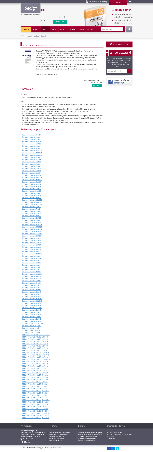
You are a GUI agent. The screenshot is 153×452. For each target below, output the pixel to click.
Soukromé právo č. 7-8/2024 (32, 159)
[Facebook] (109, 448)
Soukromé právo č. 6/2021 (31, 236)
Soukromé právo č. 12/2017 (32, 321)
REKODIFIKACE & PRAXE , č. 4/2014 (35, 391)
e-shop (45, 29)
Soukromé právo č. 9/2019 (31, 281)
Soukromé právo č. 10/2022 (32, 204)
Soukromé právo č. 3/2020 (31, 267)
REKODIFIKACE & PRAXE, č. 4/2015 (35, 366)
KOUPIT (98, 86)
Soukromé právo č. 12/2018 (32, 299)
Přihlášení (118, 2)
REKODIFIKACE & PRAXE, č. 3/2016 (35, 343)
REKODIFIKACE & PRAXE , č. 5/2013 (35, 413)
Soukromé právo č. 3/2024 (31, 171)
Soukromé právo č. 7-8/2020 (32, 258)
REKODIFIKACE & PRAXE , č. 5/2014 (35, 388)
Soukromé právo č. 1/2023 (31, 198)
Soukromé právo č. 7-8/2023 (32, 184)
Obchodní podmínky (115, 432)
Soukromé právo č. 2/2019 (31, 294)
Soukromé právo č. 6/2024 (31, 162)
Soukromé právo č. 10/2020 (32, 254)
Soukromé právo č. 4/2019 (31, 290)
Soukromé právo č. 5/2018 (31, 312)
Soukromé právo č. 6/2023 (31, 186)
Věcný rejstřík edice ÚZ (121, 44)
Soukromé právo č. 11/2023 (32, 177)
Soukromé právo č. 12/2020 (32, 249)
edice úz (36, 29)
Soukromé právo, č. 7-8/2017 (32, 323)
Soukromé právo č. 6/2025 (31, 137)
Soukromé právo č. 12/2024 (32, 150)
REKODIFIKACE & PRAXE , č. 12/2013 (36, 400)
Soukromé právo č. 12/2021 (32, 224)
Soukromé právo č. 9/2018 (31, 305)
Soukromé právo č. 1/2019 (31, 296)
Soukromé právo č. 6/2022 (31, 211)
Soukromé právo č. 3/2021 (31, 242)
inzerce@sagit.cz (89, 440)
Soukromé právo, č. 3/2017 (31, 332)
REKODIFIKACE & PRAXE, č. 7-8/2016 (36, 334)
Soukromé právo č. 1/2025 (31, 148)
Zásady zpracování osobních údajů (120, 434)
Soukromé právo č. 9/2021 (31, 231)
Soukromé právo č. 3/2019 (31, 292)
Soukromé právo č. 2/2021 (31, 245)
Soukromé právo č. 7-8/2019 (32, 283)
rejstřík (26, 29)
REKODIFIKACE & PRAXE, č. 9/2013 (35, 406)
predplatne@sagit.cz (95, 434)
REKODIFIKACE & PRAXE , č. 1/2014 (35, 397)
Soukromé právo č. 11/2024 (32, 153)
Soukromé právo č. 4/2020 (31, 265)
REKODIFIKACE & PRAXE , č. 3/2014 (35, 393)
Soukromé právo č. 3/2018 (31, 317)
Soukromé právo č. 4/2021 (31, 240)
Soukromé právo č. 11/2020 (32, 251)
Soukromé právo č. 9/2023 (31, 182)
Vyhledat (129, 29)
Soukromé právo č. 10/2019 (32, 278)
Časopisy (44, 36)
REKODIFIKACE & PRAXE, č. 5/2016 (35, 339)
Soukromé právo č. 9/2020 (31, 256)
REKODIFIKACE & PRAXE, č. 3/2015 (35, 368)
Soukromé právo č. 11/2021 (32, 227)
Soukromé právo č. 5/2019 (31, 287)
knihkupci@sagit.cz (91, 438)
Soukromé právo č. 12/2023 (32, 175)
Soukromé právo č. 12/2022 (32, 200)
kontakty (90, 29)
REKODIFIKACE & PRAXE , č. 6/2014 (35, 386)
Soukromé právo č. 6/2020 (31, 260)
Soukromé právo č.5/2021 (31, 238)
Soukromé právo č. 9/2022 (31, 207)
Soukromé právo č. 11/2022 (32, 202)
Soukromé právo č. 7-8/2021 (32, 233)
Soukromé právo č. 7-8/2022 (32, 209)
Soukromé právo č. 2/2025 (31, 146)
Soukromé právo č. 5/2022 (31, 213)
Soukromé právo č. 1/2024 (31, 173)
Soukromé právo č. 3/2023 (31, 193)
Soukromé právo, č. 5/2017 (31, 328)
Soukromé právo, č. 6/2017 (31, 325)
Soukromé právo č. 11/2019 (32, 276)
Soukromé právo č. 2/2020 (31, 269)
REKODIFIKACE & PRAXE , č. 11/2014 (36, 377)
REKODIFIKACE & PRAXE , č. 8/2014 (35, 384)
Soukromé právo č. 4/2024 (31, 166)
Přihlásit (129, 71)
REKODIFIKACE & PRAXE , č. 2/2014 (35, 395)
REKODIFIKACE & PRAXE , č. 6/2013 (35, 411)
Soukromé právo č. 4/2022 (31, 215)
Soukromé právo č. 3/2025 (31, 144)
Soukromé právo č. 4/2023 (31, 191)
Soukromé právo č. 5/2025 (31, 139)
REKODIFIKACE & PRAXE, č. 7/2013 (35, 409)
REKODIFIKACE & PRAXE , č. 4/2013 (35, 415)
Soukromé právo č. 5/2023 (31, 189)
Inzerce (111, 436)
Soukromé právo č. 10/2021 (32, 229)
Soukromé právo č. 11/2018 (32, 301)
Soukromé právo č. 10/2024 (32, 155)
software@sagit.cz (91, 436)
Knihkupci (112, 438)
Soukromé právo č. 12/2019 (32, 274)
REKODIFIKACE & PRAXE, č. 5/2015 (35, 364)
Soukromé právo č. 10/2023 (32, 180)
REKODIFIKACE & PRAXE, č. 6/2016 (35, 337)
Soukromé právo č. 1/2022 (31, 222)
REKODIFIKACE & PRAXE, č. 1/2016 (35, 348)
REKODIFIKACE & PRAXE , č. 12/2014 (36, 375)
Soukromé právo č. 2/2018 (31, 319)
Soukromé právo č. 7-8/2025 (32, 135)
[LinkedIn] (113, 448)
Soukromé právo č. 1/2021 (31, 247)
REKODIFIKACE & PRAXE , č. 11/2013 (36, 402)
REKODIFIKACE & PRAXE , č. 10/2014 (36, 379)
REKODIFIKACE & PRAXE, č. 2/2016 (35, 346)
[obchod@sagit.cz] (130, 1)
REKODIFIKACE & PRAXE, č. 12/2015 (35, 350)
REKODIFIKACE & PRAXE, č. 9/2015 (35, 357)
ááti (62, 29)
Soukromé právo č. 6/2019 (31, 285)
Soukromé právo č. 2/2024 (31, 168)
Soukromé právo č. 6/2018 (31, 310)
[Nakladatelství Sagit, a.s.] (30, 13)
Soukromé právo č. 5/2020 (31, 263)
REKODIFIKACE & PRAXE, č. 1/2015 (35, 373)
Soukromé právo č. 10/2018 (32, 303)
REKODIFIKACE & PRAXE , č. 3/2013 (35, 418)
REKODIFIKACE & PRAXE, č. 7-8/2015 (36, 359)
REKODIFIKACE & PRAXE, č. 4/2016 (35, 341)
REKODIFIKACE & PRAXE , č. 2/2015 (35, 370)
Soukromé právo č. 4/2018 (31, 314)
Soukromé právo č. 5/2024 (31, 164)
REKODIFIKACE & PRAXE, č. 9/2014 (35, 382)
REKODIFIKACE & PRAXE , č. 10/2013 (36, 404)
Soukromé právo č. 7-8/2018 (32, 308)
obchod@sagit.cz (96, 432)
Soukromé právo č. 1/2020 (31, 272)
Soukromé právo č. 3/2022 (31, 218)
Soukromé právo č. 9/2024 (31, 157)
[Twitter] (117, 448)
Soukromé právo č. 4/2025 (31, 141)
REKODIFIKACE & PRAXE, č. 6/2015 (35, 361)
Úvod (29, 36)
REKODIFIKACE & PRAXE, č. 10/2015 (35, 355)
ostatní (81, 29)
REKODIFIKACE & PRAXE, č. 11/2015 (35, 352)
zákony (54, 29)
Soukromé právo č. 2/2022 (31, 220)
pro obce (72, 29)
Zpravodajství (112, 58)
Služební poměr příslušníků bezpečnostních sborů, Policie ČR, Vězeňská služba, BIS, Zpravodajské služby (83, 8)
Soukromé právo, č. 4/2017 (31, 330)
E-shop (36, 36)
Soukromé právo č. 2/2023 (31, 195)
